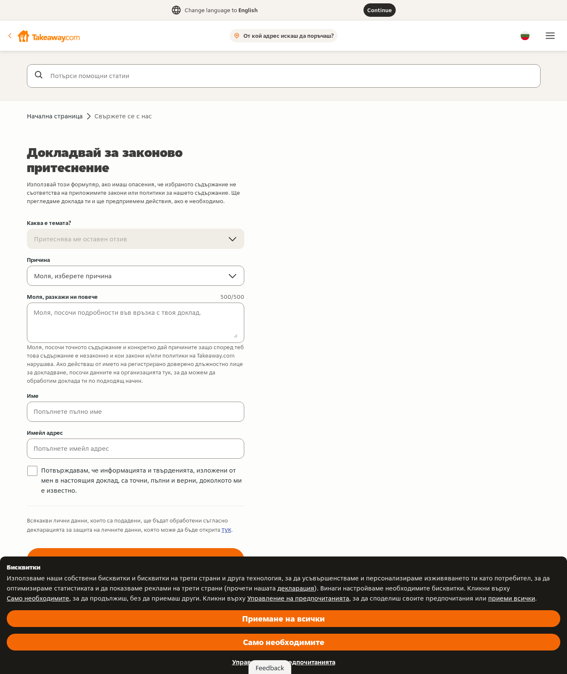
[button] (43, 35)
